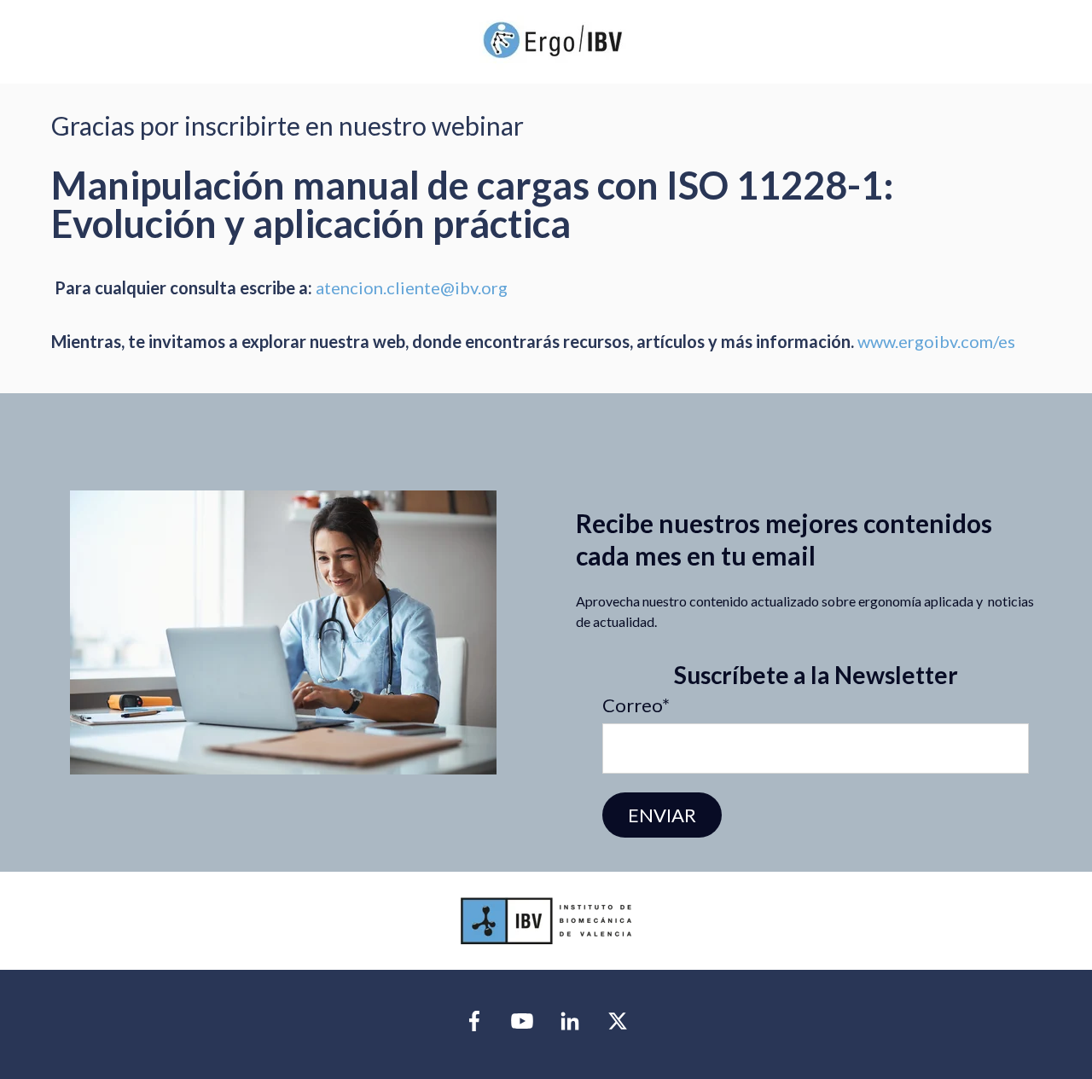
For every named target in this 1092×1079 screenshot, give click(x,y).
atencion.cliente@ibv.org (413, 287)
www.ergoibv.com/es (936, 341)
